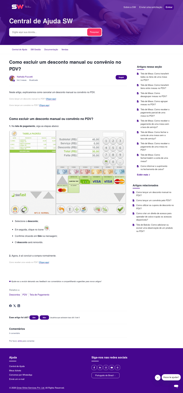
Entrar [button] (169, 7)
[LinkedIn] (18, 305)
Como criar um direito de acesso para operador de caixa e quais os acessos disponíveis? (154, 216)
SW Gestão (36, 49)
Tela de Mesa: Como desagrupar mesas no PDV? (154, 95)
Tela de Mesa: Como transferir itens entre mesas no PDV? (155, 86)
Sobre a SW (130, 7)
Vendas (64, 49)
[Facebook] (10, 305)
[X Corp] (14, 305)
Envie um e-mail (16, 378)
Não (44, 317)
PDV (24, 294)
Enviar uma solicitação (150, 7)
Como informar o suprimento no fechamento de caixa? (154, 167)
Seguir (121, 77)
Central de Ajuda (19, 49)
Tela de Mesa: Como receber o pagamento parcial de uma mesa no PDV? (155, 112)
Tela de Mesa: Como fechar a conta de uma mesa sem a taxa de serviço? (154, 135)
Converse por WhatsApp (20, 374)
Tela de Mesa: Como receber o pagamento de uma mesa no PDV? (155, 146)
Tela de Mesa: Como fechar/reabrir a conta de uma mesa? (154, 158)
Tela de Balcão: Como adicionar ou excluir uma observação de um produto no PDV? (154, 228)
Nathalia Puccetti (25, 76)
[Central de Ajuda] (21, 12)
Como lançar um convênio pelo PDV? (153, 200)
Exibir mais (143, 174)
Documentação (51, 49)
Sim (34, 317)
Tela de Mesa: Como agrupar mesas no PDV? (154, 103)
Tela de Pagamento (39, 294)
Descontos (14, 294)
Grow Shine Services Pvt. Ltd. (31, 387)
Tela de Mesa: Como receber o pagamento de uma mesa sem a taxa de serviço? (155, 123)
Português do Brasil (104, 375)
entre (20, 340)
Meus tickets (15, 370)
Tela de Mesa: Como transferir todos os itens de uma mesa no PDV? (155, 76)
